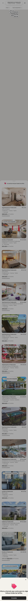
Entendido (14, 598)
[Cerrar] (25, 579)
